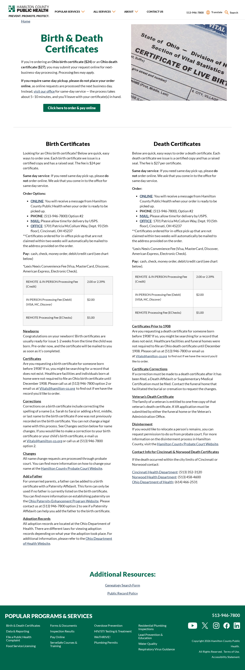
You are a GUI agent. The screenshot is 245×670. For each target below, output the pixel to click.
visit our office (44, 91)
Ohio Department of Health (152, 482)
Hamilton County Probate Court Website (71, 468)
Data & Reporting (17, 631)
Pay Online (57, 637)
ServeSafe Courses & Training (63, 644)
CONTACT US (155, 11)
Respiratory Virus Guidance (156, 649)
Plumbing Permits (106, 642)
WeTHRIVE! (102, 637)
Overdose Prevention (108, 625)
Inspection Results (62, 631)
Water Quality (147, 643)
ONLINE (37, 201)
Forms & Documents (63, 625)
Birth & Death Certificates (23, 625)
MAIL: (35, 221)
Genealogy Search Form (122, 585)
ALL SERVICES (102, 11)
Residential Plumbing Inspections (152, 627)
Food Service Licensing (21, 646)
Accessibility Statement (225, 657)
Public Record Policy (122, 593)
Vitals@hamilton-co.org (57, 388)
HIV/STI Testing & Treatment (113, 631)
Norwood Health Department (154, 477)
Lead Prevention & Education (150, 636)
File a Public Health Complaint (18, 638)
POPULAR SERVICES (67, 11)
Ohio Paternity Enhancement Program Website (64, 501)
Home (25, 21)
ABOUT (128, 11)
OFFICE (146, 221)
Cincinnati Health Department (155, 472)
